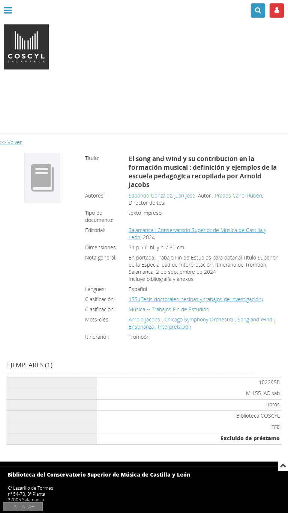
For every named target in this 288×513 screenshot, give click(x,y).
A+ (31, 506)
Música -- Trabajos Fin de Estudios (169, 309)
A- (16, 506)
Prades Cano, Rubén (238, 195)
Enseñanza (142, 326)
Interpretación (174, 326)
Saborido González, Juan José (162, 195)
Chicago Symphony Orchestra (199, 319)
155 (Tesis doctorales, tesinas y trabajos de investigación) (196, 299)
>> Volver (11, 142)
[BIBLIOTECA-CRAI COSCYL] (144, 46)
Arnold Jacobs (145, 319)
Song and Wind (255, 319)
